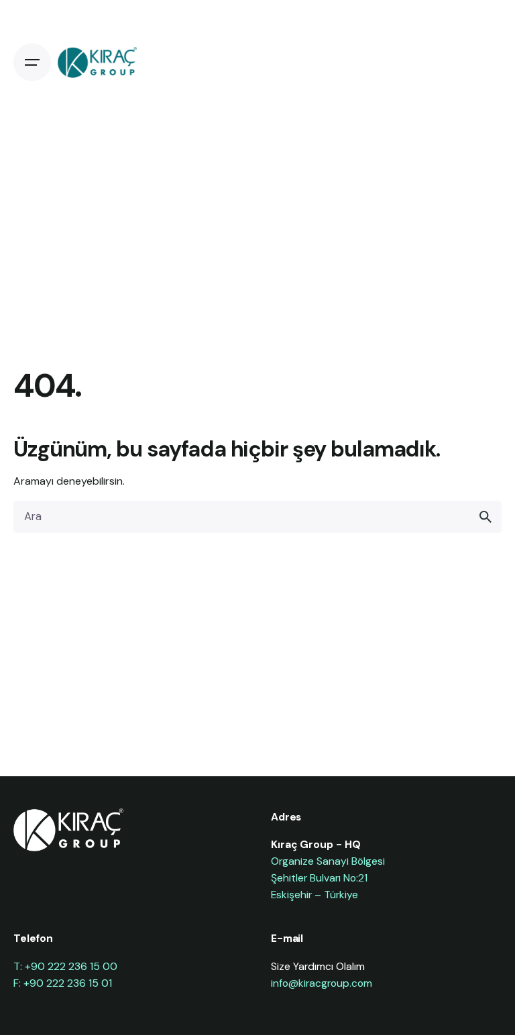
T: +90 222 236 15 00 (65, 966)
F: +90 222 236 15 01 (62, 983)
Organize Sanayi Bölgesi (328, 861)
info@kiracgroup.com (321, 983)
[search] (485, 517)
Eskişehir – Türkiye (314, 895)
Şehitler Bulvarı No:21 (319, 878)
